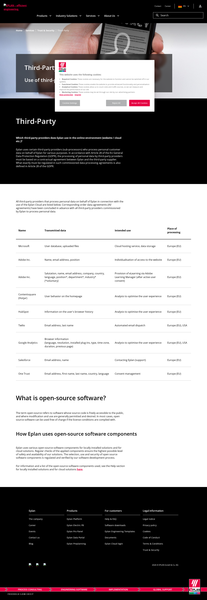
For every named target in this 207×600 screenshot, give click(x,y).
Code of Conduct (151, 537)
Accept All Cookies (139, 103)
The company (36, 519)
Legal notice (149, 519)
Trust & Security (151, 549)
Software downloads (115, 525)
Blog (31, 543)
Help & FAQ (110, 519)
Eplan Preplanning (76, 543)
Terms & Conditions (153, 543)
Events (32, 531)
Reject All (116, 103)
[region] (104, 86)
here (79, 469)
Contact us (34, 537)
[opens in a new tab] (30, 565)
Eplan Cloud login (114, 543)
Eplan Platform (74, 519)
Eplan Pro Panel (75, 531)
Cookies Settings (70, 103)
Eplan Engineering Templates (120, 531)
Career (32, 525)
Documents (110, 537)
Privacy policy (150, 525)
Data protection (66, 95)
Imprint (78, 95)
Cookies (147, 531)
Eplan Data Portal (76, 537)
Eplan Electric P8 (75, 525)
